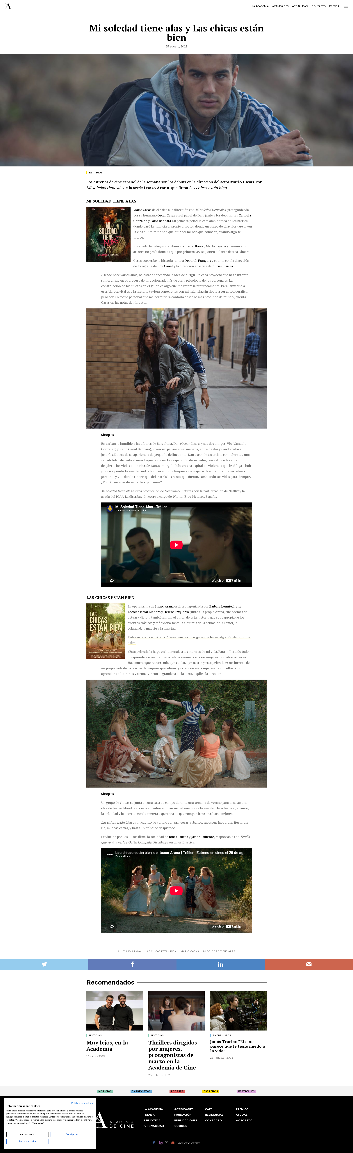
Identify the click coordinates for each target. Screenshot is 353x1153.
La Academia (260, 6)
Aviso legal (245, 1120)
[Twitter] (167, 1143)
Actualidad (300, 6)
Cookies (180, 1126)
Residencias (214, 1114)
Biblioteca (152, 1120)
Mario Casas (190, 951)
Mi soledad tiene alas (219, 951)
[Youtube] (173, 1143)
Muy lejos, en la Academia (107, 1045)
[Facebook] (155, 1143)
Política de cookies (82, 1103)
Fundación (182, 1114)
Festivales (246, 1091)
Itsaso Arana (131, 951)
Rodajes (177, 1091)
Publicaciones (185, 1120)
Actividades (280, 6)
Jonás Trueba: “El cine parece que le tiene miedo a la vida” (237, 1046)
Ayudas (242, 1114)
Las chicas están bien (160, 951)
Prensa (334, 6)
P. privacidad (153, 1126)
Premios (242, 1109)
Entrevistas (222, 1035)
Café (208, 1109)
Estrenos (95, 172)
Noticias (95, 1035)
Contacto (319, 6)
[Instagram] (161, 1143)
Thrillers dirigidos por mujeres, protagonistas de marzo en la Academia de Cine (172, 1055)
